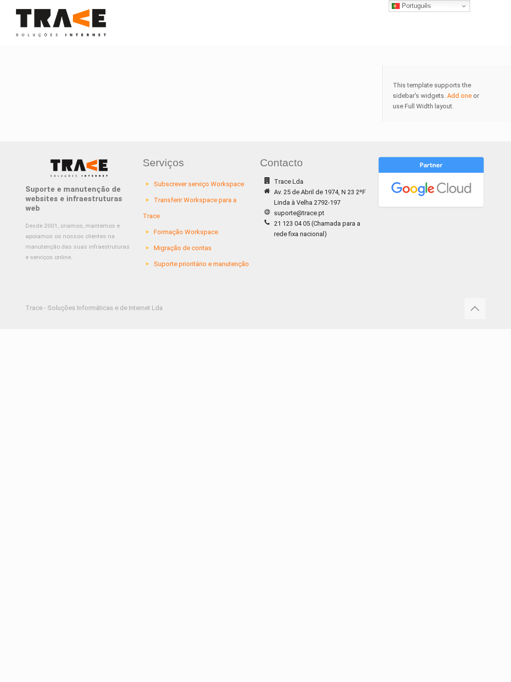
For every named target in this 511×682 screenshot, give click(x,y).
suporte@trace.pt (299, 213)
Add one (459, 95)
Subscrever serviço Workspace (199, 184)
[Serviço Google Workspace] (61, 22)
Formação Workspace (186, 232)
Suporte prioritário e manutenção (201, 264)
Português (415, 5)
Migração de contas (183, 248)
